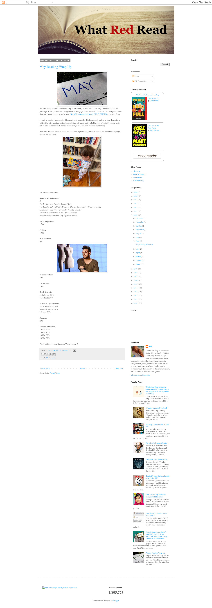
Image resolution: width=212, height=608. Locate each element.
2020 (136, 215)
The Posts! (137, 171)
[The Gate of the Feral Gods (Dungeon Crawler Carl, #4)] (139, 146)
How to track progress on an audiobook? (156, 514)
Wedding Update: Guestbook (156, 408)
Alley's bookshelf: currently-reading (147, 95)
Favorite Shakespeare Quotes (156, 443)
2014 (136, 287)
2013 (136, 291)
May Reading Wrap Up (55, 66)
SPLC (96, 114)
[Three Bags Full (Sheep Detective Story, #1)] (139, 119)
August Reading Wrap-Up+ (156, 552)
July (137, 237)
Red (150, 346)
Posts (136, 76)
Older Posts (119, 368)
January (139, 264)
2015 (136, 284)
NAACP (73, 114)
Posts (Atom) (55, 373)
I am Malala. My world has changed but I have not (156, 495)
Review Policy (138, 180)
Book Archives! (139, 174)
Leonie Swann (154, 100)
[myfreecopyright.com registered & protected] (59, 587)
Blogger (116, 600)
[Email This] (42, 354)
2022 (136, 207)
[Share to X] (48, 354)
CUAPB (103, 114)
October (139, 226)
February (139, 260)
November (140, 222)
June (138, 241)
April (138, 252)
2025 (136, 196)
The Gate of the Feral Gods (153, 126)
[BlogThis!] (45, 354)
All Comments (140, 81)
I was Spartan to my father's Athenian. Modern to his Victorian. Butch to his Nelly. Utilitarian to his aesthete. (156, 535)
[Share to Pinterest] (54, 354)
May (138, 249)
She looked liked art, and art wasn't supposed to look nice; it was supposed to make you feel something (157, 390)
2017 (136, 276)
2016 (136, 280)
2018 (136, 272)
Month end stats (51, 358)
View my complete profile (140, 375)
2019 (136, 268)
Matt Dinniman (154, 130)
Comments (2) (65, 350)
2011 (136, 299)
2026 (136, 192)
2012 (136, 295)
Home (82, 368)
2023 (136, 203)
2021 (136, 211)
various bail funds (85, 114)
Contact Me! (137, 177)
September (140, 229)
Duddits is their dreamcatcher (156, 459)
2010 (136, 303)
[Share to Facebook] (51, 354)
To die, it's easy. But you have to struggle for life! (157, 477)
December (140, 218)
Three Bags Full (153, 98)
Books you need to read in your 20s (157, 425)
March (138, 256)
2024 (136, 199)
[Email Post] (74, 350)
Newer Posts (45, 368)
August (139, 233)
